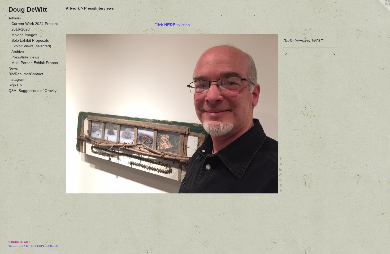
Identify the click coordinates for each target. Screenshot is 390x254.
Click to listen (172, 25)
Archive (17, 51)
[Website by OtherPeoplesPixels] (379, 10)
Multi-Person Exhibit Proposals (36, 63)
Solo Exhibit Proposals (30, 40)
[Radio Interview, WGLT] (172, 113)
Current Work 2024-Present (34, 24)
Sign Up (15, 85)
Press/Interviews (25, 57)
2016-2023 (20, 29)
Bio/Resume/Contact (25, 74)
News (13, 68)
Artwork (14, 18)
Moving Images (24, 35)
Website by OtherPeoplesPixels (33, 245)
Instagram (16, 79)
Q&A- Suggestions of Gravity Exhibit (35, 90)
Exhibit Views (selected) (31, 46)
